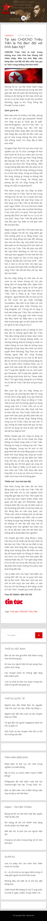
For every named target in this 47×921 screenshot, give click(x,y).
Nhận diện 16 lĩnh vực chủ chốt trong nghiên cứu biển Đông (23, 765)
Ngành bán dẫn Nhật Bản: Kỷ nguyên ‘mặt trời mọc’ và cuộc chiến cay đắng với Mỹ (23, 707)
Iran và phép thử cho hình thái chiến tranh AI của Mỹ (23, 865)
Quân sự (10, 856)
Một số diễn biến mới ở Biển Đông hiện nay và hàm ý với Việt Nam (23, 792)
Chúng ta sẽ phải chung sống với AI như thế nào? (23, 841)
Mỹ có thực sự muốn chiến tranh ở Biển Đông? (23, 774)
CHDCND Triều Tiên (28, 611)
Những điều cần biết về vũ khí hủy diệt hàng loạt (23, 882)
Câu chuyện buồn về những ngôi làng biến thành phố (23, 674)
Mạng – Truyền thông (18, 807)
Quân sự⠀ (29, 35)
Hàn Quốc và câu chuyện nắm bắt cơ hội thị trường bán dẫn (23, 733)
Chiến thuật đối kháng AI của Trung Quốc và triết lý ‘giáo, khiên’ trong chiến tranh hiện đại (23, 891)
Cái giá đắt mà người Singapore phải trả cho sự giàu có (23, 724)
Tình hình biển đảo (16, 757)
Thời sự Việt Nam (15, 649)
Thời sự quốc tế (15, 698)
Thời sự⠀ (21, 35)
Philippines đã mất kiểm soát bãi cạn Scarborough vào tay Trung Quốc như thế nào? (23, 783)
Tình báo (14, 611)
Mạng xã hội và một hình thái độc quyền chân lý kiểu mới (23, 815)
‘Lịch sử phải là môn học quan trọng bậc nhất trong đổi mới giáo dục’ (23, 683)
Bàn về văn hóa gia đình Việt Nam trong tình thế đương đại (23, 657)
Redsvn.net (30, 915)
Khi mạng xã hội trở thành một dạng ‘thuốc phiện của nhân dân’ (23, 824)
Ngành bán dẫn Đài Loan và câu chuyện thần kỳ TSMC (23, 715)
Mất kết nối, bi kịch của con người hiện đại (23, 833)
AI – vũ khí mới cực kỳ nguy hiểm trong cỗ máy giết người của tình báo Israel (23, 874)
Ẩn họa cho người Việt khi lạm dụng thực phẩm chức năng (23, 666)
